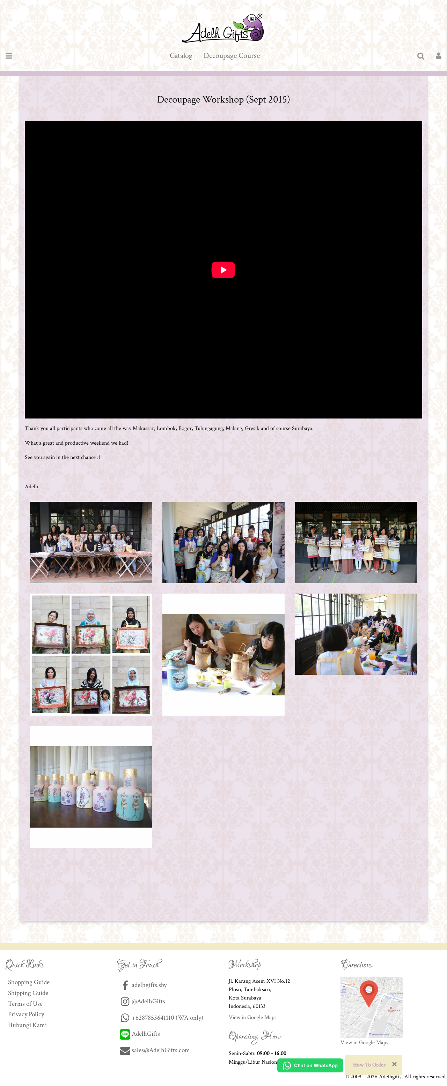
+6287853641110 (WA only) (166, 1017)
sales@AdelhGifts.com (161, 1050)
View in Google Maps (253, 1017)
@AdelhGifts (147, 1001)
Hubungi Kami (27, 1025)
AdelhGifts (145, 1034)
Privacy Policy (26, 1014)
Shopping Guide (29, 982)
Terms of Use (25, 1004)
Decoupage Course (232, 56)
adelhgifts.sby (148, 985)
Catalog (181, 56)
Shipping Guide (28, 993)
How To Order (369, 1065)
